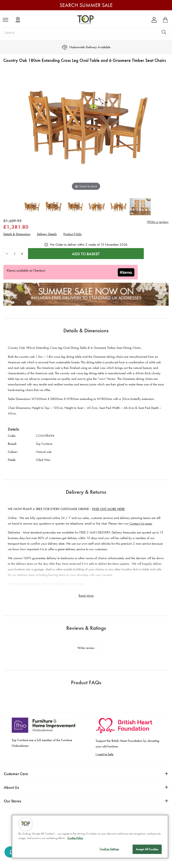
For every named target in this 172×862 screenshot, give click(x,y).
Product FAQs (72, 234)
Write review (86, 648)
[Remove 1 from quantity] (7, 254)
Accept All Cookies (147, 849)
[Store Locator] (17, 19)
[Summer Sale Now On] (86, 304)
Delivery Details (47, 234)
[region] (90, 836)
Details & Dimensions (16, 234)
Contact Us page (140, 523)
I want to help (105, 754)
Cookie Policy (75, 838)
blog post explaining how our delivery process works (49, 583)
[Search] (164, 32)
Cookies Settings (109, 849)
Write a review (158, 221)
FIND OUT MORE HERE (108, 509)
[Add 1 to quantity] (22, 254)
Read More (86, 595)
